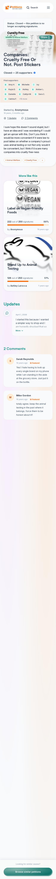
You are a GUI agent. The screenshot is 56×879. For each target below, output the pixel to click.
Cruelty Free (30, 160)
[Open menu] (48, 7)
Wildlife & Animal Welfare (17, 37)
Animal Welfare (12, 160)
